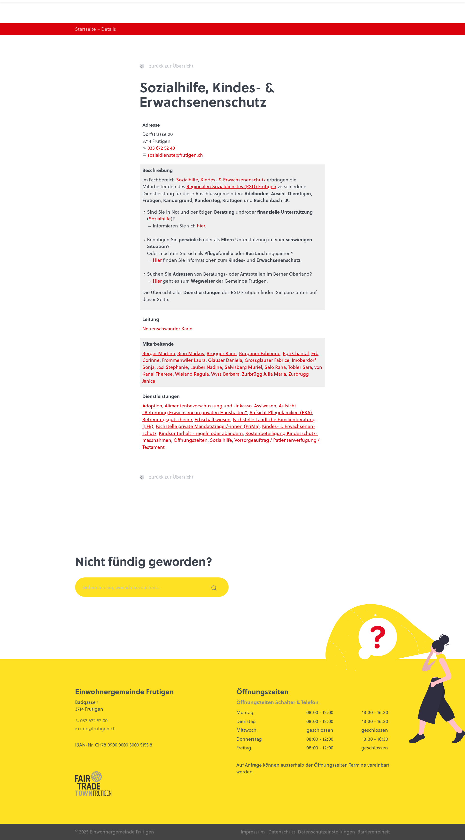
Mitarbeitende (158, 344)
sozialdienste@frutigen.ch (175, 155)
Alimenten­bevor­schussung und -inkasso (208, 405)
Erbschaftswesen (212, 419)
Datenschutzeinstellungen (326, 831)
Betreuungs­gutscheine (167, 419)
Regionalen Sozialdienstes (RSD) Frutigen (231, 186)
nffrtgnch (98, 728)
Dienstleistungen (161, 396)
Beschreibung (157, 170)
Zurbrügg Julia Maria (264, 374)
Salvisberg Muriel (243, 367)
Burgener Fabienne (259, 353)
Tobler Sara (300, 367)
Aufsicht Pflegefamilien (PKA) (280, 412)
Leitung (150, 319)
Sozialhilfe (187, 179)
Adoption (152, 405)
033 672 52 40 (161, 148)
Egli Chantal (296, 353)
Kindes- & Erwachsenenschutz (233, 179)
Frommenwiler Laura (184, 360)
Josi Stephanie (172, 367)
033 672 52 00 (94, 720)
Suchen (211, 594)
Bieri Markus (190, 353)
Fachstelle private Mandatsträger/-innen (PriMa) (208, 426)
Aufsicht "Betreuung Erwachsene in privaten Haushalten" (219, 409)
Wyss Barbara (225, 374)
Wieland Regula (192, 374)
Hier (157, 260)
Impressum (253, 831)
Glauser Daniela (225, 360)
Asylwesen (265, 405)
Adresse (151, 125)
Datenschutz (281, 831)
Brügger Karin (222, 353)
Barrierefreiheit (373, 831)
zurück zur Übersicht (171, 65)
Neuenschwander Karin (167, 328)
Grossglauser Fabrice (267, 360)
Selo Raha (275, 367)
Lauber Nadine (206, 367)
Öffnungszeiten (191, 440)
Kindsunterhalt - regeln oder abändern (201, 433)
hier (201, 225)
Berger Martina (158, 353)
